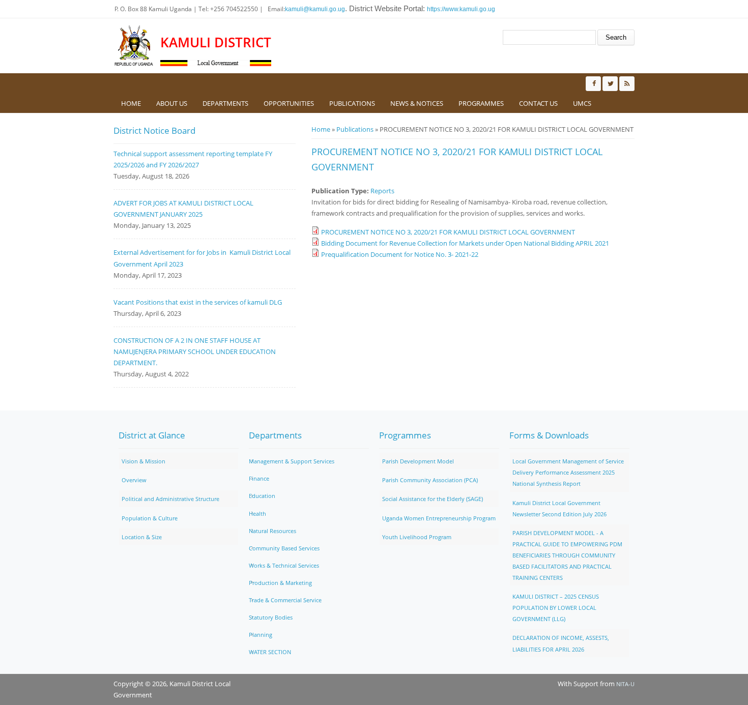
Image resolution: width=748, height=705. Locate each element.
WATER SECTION (270, 652)
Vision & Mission (143, 461)
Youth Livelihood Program (416, 537)
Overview (134, 480)
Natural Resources (272, 531)
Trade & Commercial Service (285, 600)
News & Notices (416, 103)
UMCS (582, 103)
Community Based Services (284, 548)
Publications (352, 103)
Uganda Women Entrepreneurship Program (439, 518)
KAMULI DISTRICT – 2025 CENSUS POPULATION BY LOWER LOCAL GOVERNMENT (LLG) (555, 608)
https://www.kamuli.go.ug (461, 9)
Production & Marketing (280, 582)
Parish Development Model (418, 461)
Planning (260, 634)
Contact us (538, 103)
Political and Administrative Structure (170, 499)
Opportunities (289, 103)
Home (131, 103)
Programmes (481, 103)
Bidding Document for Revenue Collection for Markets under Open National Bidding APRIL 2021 (465, 243)
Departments (225, 103)
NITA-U (625, 684)
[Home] (134, 45)
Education (262, 496)
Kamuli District (215, 42)
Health (257, 513)
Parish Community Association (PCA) (430, 480)
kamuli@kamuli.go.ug (315, 9)
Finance (259, 478)
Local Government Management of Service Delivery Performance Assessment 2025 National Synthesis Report (568, 472)
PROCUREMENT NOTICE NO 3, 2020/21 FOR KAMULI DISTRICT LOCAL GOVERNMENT (448, 232)
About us (171, 103)
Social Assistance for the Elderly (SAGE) (432, 499)
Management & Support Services (291, 461)
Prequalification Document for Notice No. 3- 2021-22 (399, 254)
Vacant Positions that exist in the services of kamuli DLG (197, 302)
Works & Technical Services (284, 565)
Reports (382, 190)
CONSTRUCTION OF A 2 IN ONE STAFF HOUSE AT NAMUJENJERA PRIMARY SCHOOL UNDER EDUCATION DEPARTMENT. (194, 351)
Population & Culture (150, 518)
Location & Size (142, 537)
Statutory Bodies (271, 617)
